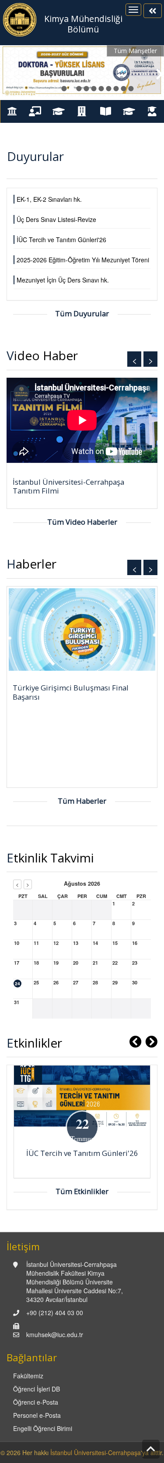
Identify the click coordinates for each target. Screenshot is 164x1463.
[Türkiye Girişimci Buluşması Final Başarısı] (82, 629)
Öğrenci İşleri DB (36, 1388)
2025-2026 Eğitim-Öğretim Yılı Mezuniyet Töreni (83, 259)
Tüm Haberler (82, 801)
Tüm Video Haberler (82, 522)
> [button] (150, 360)
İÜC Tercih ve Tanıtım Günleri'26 (61, 239)
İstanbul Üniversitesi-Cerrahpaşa (95, 1452)
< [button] (134, 360)
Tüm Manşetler (135, 51)
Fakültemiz (28, 1375)
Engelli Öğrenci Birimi (42, 1428)
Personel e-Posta (37, 1415)
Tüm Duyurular (82, 313)
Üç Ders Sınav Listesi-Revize (56, 219)
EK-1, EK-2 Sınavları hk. (49, 199)
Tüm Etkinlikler (82, 1191)
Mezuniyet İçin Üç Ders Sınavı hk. (63, 279)
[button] (8, 72)
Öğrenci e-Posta (35, 1402)
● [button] (64, 87)
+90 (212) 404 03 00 (54, 1312)
